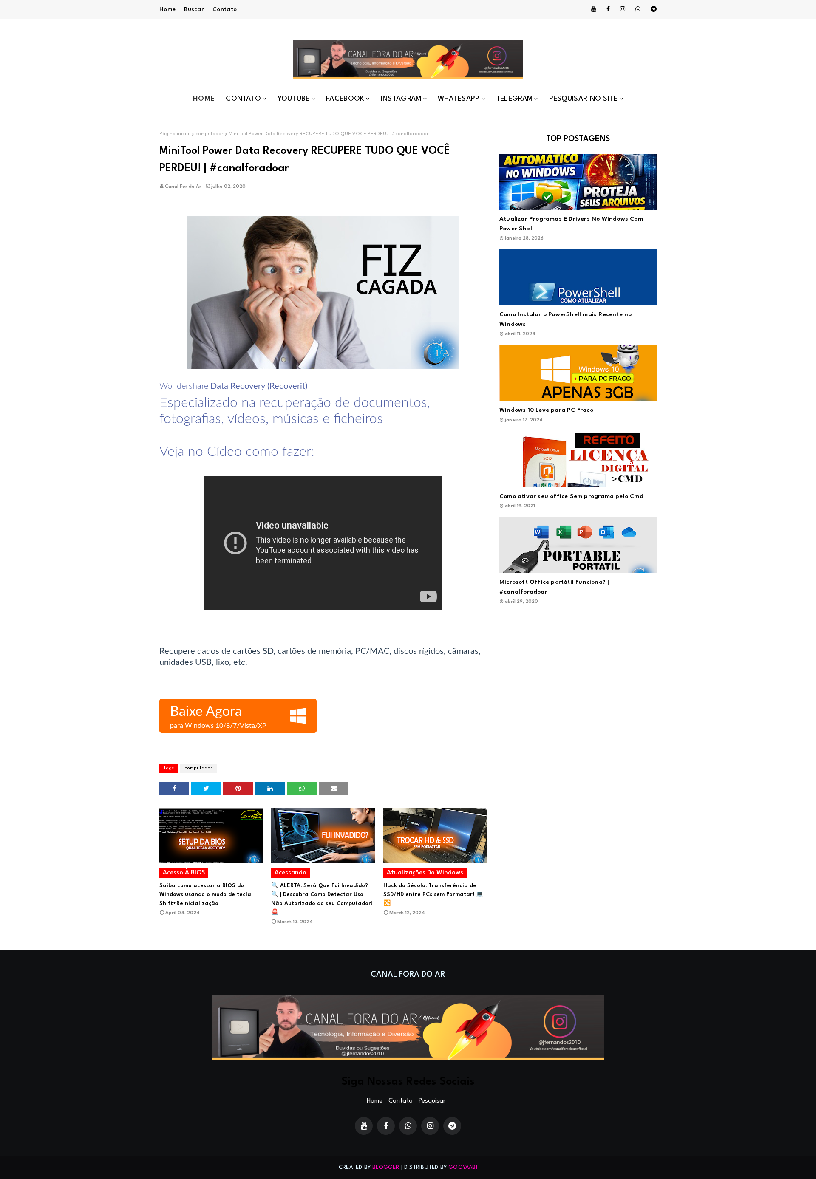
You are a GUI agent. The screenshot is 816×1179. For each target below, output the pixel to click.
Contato (224, 9)
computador (210, 134)
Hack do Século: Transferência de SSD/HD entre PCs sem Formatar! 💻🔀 (433, 894)
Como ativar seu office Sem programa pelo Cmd (571, 496)
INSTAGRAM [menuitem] (401, 98)
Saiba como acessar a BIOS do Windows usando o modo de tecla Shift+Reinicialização (205, 894)
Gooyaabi (462, 1167)
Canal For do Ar (183, 186)
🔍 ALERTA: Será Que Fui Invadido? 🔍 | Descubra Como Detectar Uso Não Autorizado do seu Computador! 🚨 (322, 899)
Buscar (194, 9)
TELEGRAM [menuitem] (514, 98)
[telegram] (652, 9)
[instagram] (622, 9)
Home (167, 9)
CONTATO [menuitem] (243, 98)
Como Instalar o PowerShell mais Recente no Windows (565, 319)
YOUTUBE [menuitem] (294, 98)
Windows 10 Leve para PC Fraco (546, 410)
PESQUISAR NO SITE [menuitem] (583, 98)
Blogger (385, 1167)
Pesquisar (432, 1101)
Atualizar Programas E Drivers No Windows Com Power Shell (571, 224)
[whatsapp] (637, 9)
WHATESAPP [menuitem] (459, 98)
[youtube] (593, 9)
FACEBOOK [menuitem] (345, 98)
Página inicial (174, 134)
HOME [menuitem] (204, 98)
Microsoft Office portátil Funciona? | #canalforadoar (554, 587)
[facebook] (608, 9)
